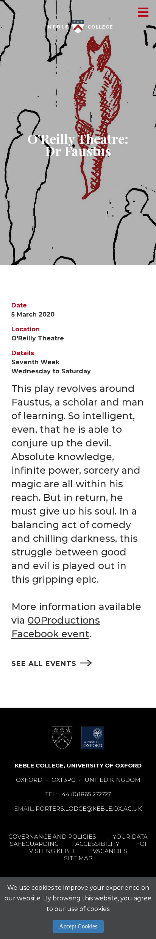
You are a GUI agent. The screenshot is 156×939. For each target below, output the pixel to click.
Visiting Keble (52, 851)
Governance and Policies (52, 836)
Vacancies (110, 851)
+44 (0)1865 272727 (84, 794)
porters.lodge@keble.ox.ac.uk (89, 808)
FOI (141, 843)
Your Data (130, 836)
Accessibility (97, 843)
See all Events (43, 664)
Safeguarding (34, 843)
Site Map (78, 858)
